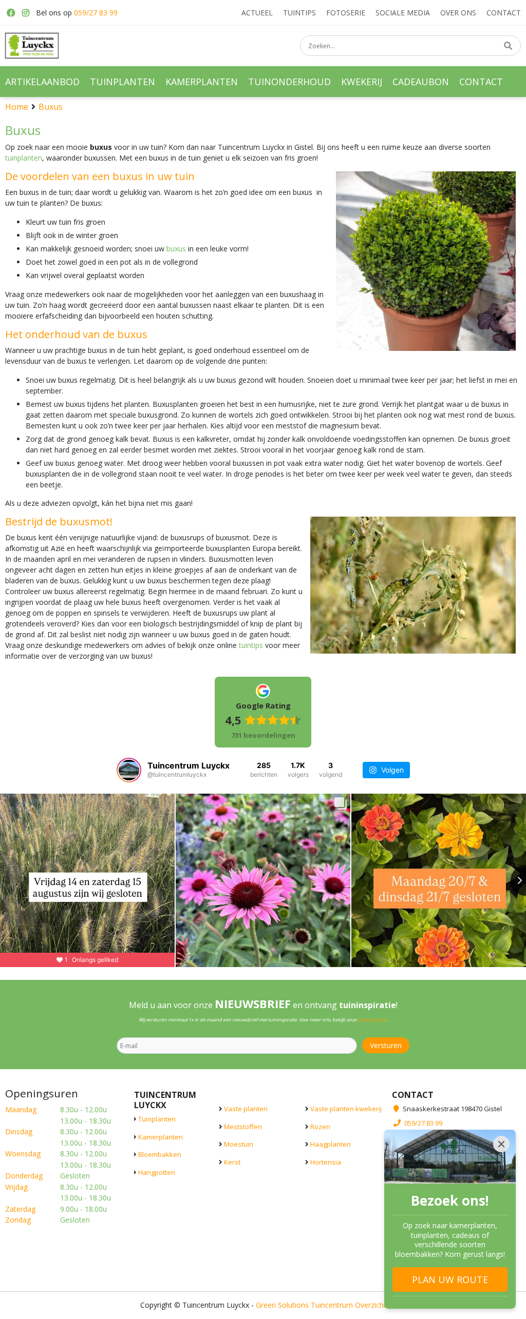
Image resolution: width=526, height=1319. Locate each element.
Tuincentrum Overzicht (348, 1305)
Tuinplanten (157, 1119)
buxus (176, 248)
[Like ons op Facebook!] (10, 13)
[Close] (501, 1144)
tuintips (251, 645)
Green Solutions (282, 1305)
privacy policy (372, 1019)
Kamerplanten (160, 1136)
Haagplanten (330, 1144)
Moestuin (238, 1144)
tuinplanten (23, 158)
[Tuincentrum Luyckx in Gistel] (32, 45)
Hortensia (325, 1162)
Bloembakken (159, 1154)
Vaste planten (246, 1108)
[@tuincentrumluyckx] (129, 770)
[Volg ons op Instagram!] (26, 13)
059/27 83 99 (96, 12)
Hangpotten (156, 1172)
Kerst (232, 1162)
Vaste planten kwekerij (346, 1108)
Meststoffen (243, 1126)
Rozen (320, 1126)
